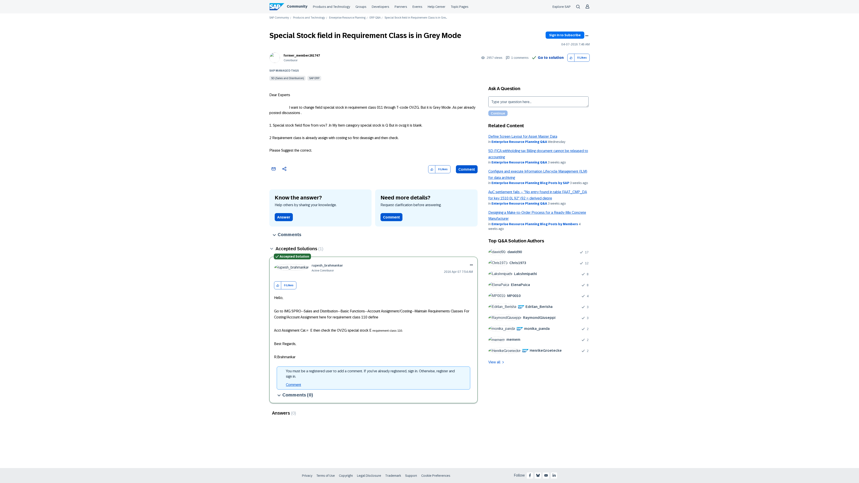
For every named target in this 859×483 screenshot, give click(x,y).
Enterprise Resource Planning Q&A (519, 142)
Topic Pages (459, 6)
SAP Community (279, 17)
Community (297, 6)
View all (494, 362)
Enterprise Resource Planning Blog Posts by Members (534, 224)
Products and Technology (331, 6)
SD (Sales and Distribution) (287, 78)
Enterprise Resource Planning (347, 17)
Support (411, 475)
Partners (401, 6)
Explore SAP (562, 6)
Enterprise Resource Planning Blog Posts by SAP (530, 183)
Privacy (307, 475)
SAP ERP (314, 78)
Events (417, 6)
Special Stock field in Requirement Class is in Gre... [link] (416, 17)
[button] (571, 58)
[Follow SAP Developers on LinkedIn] (554, 475)
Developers (380, 6)
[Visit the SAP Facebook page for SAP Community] (530, 475)
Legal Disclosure (369, 475)
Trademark (393, 475)
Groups (360, 6)
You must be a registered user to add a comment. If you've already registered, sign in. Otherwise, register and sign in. (370, 373)
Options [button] (587, 36)
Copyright (346, 475)
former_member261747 (302, 55)
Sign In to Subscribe (565, 35)
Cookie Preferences (435, 475)
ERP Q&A (375, 17)
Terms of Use (325, 475)
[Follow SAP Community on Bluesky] (538, 475)
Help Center (436, 6)
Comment (466, 169)
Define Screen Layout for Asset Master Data (522, 136)
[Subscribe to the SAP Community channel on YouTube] (546, 475)
